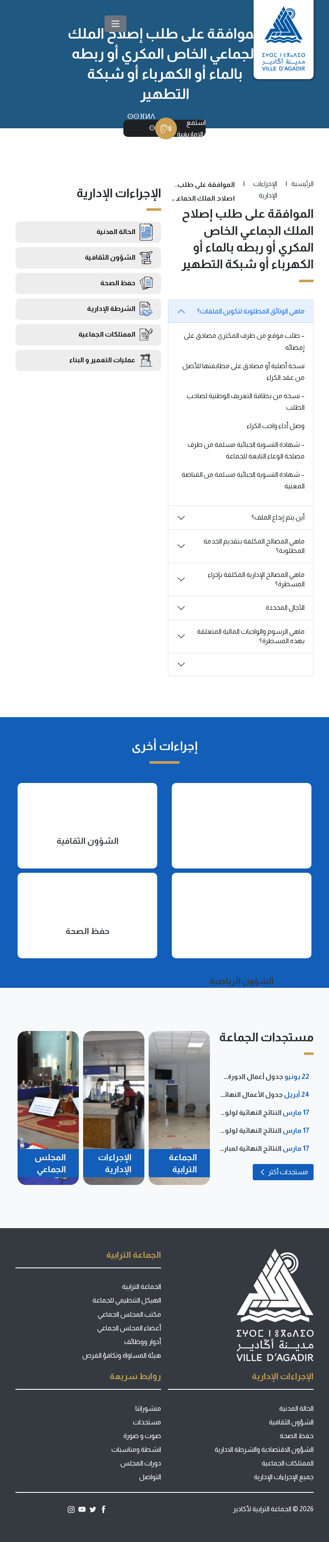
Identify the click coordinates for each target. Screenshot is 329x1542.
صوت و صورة (142, 1435)
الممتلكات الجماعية (288, 1463)
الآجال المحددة (285, 607)
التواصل (150, 1476)
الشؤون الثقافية (291, 1422)
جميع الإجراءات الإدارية (284, 1476)
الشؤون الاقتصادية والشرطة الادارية (264, 1449)
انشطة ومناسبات (136, 1449)
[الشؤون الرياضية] (242, 915)
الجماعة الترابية (141, 1286)
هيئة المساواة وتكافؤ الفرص (121, 1355)
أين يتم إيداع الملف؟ (278, 517)
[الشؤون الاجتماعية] (242, 825)
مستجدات (147, 1422)
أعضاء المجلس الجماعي (129, 1328)
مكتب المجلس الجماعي (129, 1314)
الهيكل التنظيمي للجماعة (127, 1300)
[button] (115, 23)
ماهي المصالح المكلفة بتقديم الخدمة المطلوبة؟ (254, 546)
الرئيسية (302, 183)
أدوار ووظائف (142, 1341)
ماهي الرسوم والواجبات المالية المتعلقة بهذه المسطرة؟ (251, 636)
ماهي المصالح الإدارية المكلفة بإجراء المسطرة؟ (256, 579)
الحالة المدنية (296, 1408)
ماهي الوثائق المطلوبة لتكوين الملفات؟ (251, 311)
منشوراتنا (148, 1408)
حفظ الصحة (297, 1435)
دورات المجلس (140, 1463)
